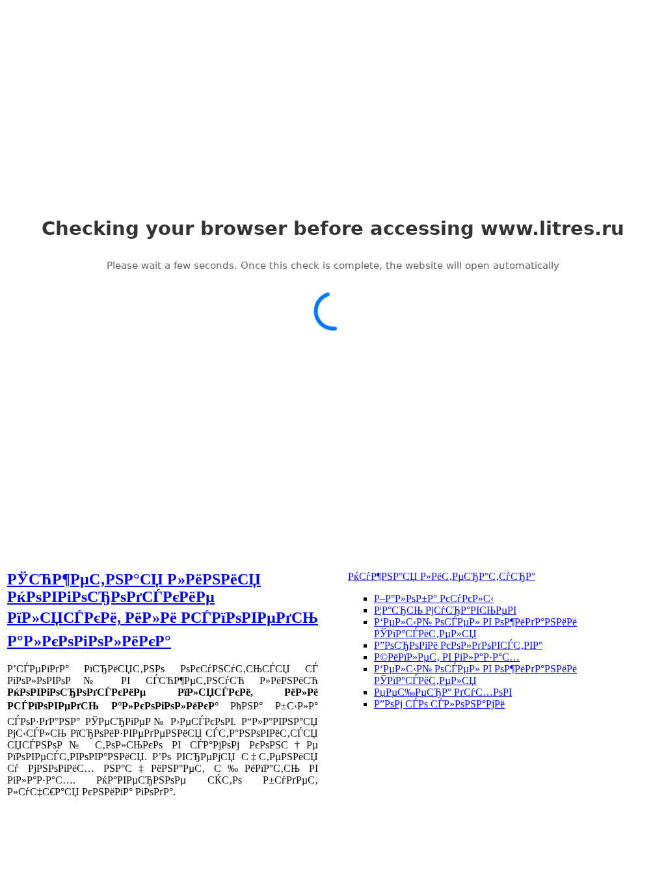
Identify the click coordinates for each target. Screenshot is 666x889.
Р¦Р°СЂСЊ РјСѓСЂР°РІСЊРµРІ (445, 610)
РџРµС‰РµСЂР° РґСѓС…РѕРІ (443, 692)
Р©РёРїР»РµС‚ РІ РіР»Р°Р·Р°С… (447, 657)
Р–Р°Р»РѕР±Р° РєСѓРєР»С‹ (434, 598)
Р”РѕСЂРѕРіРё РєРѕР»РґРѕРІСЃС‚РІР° (458, 645)
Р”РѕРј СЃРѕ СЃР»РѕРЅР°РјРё (439, 703)
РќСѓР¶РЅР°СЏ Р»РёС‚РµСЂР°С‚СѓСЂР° (441, 576)
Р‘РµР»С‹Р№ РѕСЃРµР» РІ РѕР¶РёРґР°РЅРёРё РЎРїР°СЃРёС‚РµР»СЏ (475, 627)
